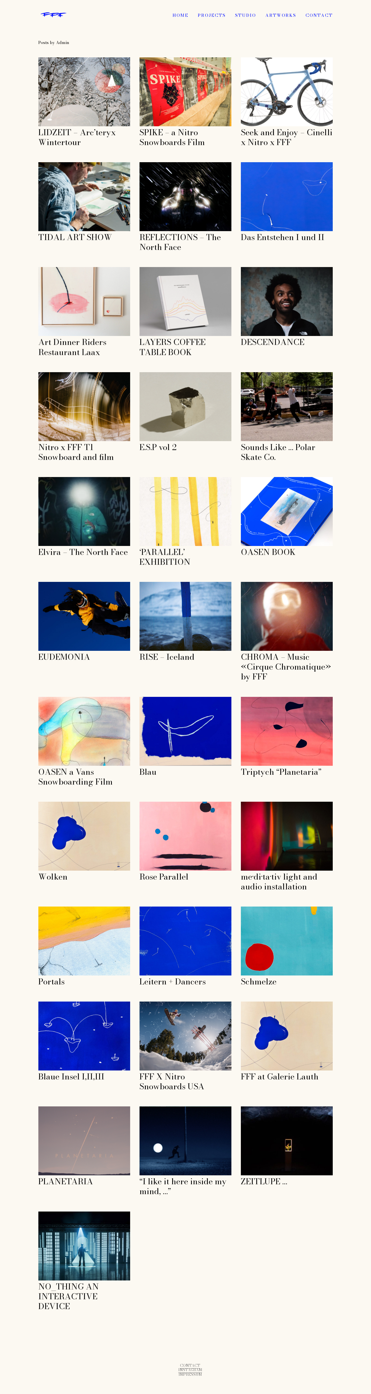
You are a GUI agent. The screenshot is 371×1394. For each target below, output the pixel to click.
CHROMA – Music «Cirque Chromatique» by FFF (286, 587)
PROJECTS (212, 15)
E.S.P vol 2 (150, 375)
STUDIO (245, 15)
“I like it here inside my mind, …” (173, 1109)
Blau (144, 700)
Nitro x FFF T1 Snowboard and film (76, 375)
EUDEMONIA (52, 585)
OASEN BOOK (256, 480)
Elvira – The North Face (64, 480)
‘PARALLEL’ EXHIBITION (167, 480)
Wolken (46, 805)
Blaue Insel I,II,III (57, 1005)
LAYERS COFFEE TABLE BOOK (174, 270)
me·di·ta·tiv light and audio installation (282, 805)
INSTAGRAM (190, 1370)
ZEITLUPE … (254, 1109)
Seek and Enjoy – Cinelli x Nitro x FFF (282, 60)
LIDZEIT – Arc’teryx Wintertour (73, 60)
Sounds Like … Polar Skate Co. (273, 375)
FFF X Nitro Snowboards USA (171, 1005)
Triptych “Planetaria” (264, 700)
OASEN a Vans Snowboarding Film (75, 700)
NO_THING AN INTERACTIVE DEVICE (81, 1215)
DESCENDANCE (259, 270)
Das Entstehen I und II (265, 165)
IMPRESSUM (190, 1374)
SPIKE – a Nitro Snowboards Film (175, 60)
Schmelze (251, 910)
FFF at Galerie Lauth (263, 1005)
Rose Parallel (154, 805)
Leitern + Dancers (158, 910)
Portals (46, 910)
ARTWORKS (280, 15)
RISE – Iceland (155, 585)
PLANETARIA (53, 1109)
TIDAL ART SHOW (59, 165)
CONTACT (319, 15)
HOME (180, 15)
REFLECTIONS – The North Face (175, 165)
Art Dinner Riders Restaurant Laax (76, 270)
